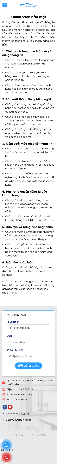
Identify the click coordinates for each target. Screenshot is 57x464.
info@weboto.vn (23, 394)
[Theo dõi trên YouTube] (10, 407)
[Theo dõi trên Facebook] (4, 407)
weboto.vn (22, 399)
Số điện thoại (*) (15, 350)
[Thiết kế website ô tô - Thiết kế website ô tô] (28, 5)
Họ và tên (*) (13, 321)
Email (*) (11, 335)
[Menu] (4, 5)
